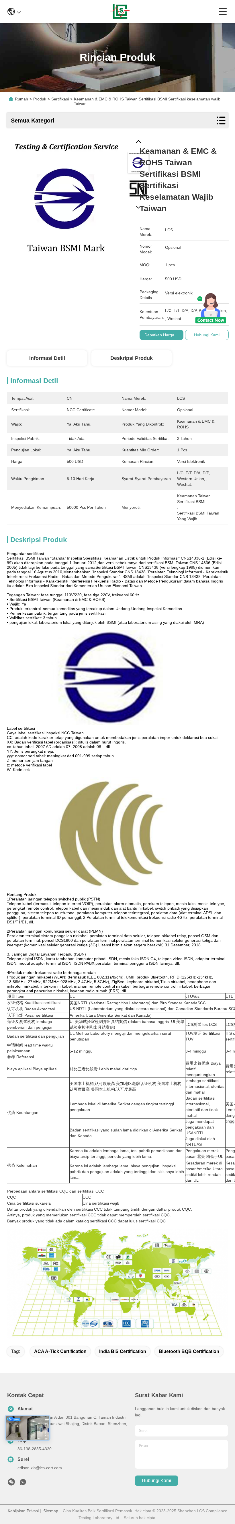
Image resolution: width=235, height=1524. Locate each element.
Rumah (21, 99)
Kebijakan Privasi (23, 1511)
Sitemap (50, 1511)
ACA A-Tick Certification (60, 1351)
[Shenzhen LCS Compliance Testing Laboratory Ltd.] (120, 11)
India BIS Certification (122, 1351)
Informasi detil (47, 358)
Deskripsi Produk (131, 358)
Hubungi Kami (156, 1480)
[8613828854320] (23, 1483)
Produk (39, 99)
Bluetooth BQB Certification (189, 1351)
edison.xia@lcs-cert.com (39, 1467)
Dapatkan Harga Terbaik (166, 335)
